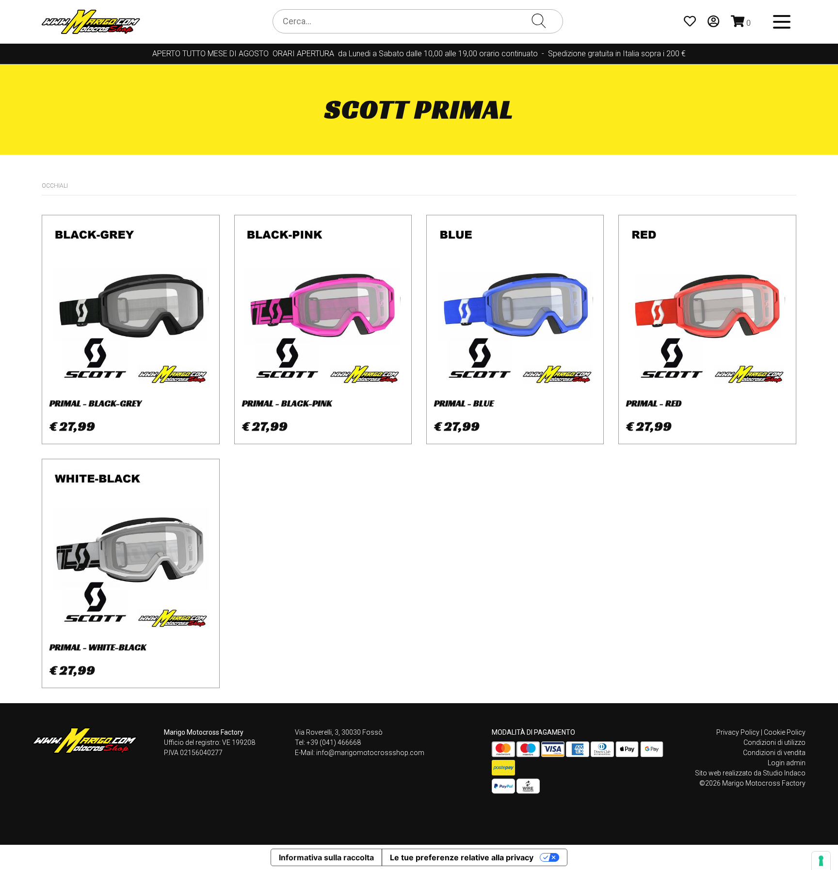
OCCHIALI (55, 185)
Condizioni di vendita (774, 753)
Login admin (787, 763)
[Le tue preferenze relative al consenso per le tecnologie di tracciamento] (821, 861)
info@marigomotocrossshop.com (370, 753)
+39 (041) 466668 (333, 742)
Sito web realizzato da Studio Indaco (750, 773)
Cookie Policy (785, 732)
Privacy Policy (737, 732)
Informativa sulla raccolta (326, 857)
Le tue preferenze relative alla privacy (461, 857)
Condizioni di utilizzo (774, 742)
